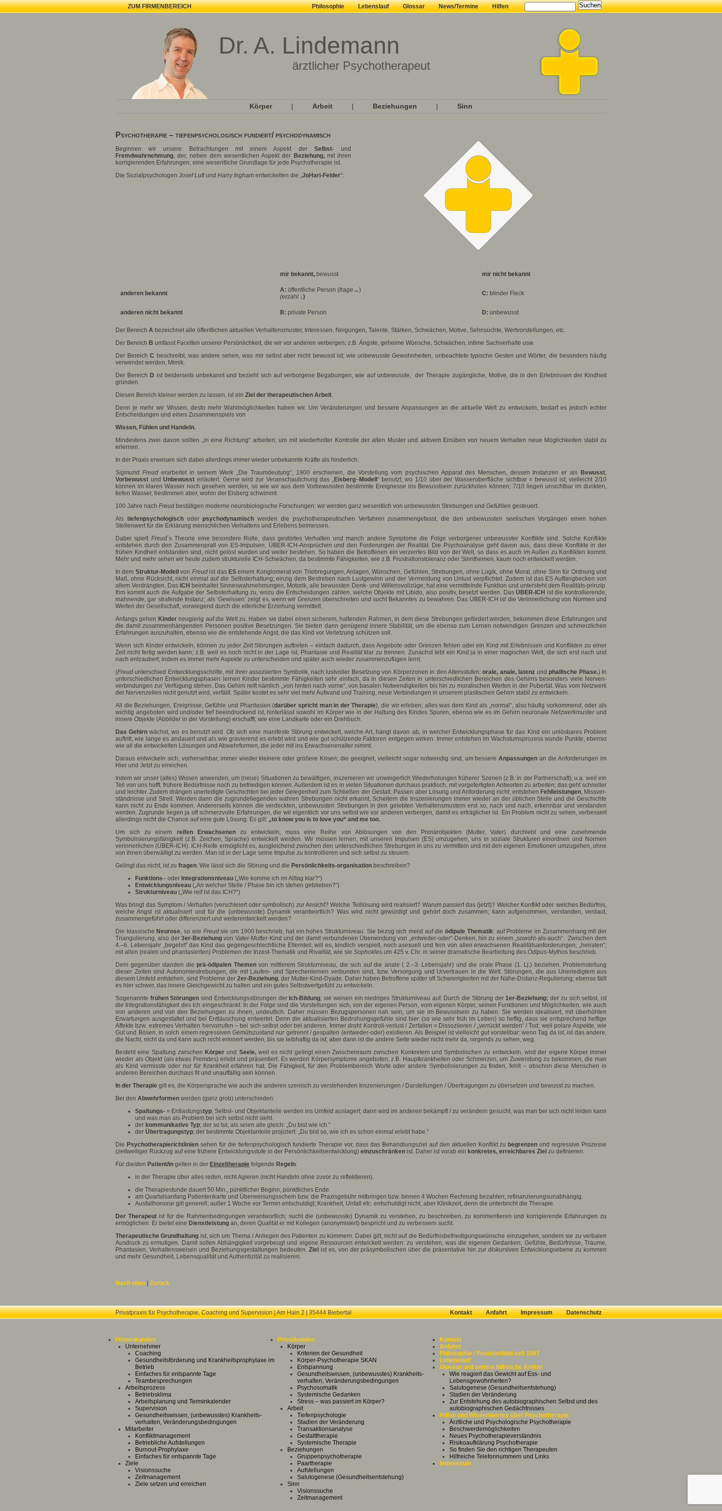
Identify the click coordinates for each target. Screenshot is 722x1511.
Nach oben (130, 1283)
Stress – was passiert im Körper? (341, 1401)
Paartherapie (314, 1463)
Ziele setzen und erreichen (170, 1484)
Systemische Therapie (327, 1442)
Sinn (464, 106)
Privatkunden (296, 1339)
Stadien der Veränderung (330, 1422)
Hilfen (500, 6)
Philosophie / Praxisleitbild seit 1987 (490, 1353)
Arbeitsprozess (145, 1387)
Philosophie (328, 6)
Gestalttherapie (317, 1435)
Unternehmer (143, 1346)
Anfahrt (496, 1312)
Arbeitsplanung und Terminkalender (183, 1401)
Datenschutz (584, 1312)
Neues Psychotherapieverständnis (495, 1435)
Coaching (148, 1353)
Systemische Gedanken (329, 1394)
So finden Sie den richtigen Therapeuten (503, 1449)
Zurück (159, 1283)
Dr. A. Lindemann (309, 45)
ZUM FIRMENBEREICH (160, 6)
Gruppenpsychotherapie (329, 1456)
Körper (261, 106)
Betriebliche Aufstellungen (170, 1442)
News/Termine (458, 6)
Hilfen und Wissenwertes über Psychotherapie (504, 1415)
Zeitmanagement (157, 1477)
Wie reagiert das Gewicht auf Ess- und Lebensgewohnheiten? (500, 1377)
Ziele (132, 1463)
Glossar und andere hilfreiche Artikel (491, 1367)
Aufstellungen (315, 1470)
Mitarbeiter (139, 1429)
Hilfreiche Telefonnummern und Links (499, 1456)
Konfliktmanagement (162, 1435)
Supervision (151, 1408)
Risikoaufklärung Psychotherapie (493, 1442)
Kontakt (461, 1312)
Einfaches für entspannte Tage (175, 1374)
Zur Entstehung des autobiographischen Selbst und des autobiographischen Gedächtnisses (523, 1405)
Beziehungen (395, 106)
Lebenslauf (373, 6)
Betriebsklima (153, 1394)
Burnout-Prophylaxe (162, 1449)
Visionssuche (153, 1470)
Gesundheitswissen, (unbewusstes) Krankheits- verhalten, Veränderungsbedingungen (198, 1419)
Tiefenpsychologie (321, 1415)
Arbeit (322, 106)
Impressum (537, 1312)
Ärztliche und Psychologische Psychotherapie (510, 1422)
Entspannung (315, 1367)
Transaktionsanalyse (325, 1429)
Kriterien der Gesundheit (329, 1353)
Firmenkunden (135, 1339)
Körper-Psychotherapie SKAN (337, 1360)
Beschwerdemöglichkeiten (484, 1429)
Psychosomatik (317, 1387)
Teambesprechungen (163, 1380)
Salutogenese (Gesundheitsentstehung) (350, 1477)
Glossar (414, 6)
